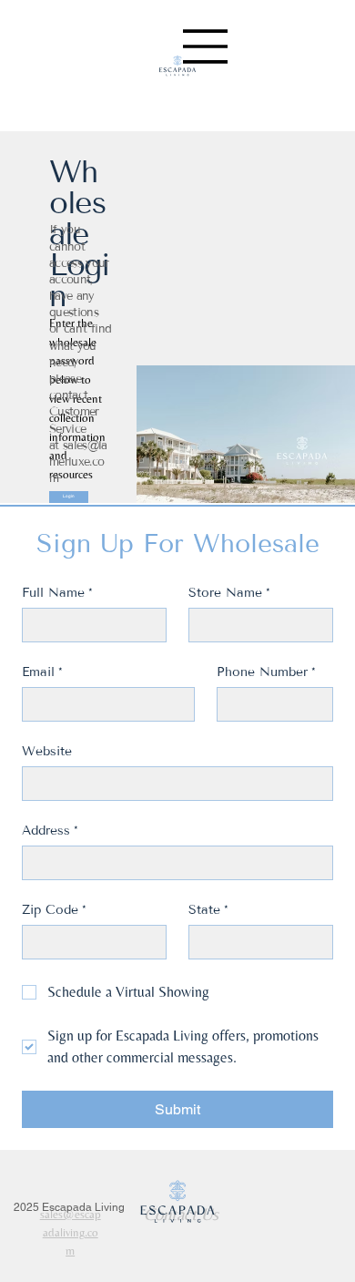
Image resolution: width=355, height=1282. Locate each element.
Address (50, 830)
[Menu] (205, 46)
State (208, 910)
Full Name (57, 592)
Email (42, 672)
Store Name (229, 592)
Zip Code (54, 910)
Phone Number (266, 672)
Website (47, 751)
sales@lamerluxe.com (78, 462)
